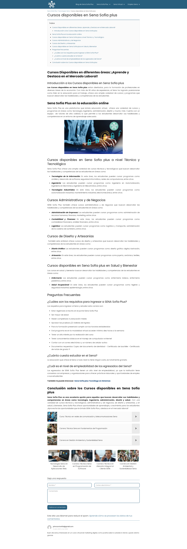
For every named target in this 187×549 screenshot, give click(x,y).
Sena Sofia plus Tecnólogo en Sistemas (92, 381)
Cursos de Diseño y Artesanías (63, 43)
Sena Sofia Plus (102, 4)
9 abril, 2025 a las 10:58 (60, 529)
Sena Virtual (118, 4)
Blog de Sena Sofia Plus (84, 4)
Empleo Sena (133, 4)
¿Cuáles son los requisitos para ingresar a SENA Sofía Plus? (76, 53)
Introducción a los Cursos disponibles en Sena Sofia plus (75, 31)
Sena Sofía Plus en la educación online (67, 34)
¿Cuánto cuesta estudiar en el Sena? (68, 56)
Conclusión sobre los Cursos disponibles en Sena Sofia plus (74, 62)
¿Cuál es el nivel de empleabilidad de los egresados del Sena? (78, 59)
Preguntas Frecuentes (60, 49)
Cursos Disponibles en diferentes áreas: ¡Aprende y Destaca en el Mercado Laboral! (83, 27)
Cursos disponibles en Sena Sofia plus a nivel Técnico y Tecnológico (78, 37)
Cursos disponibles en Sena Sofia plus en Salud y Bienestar (74, 46)
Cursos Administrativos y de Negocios (66, 40)
